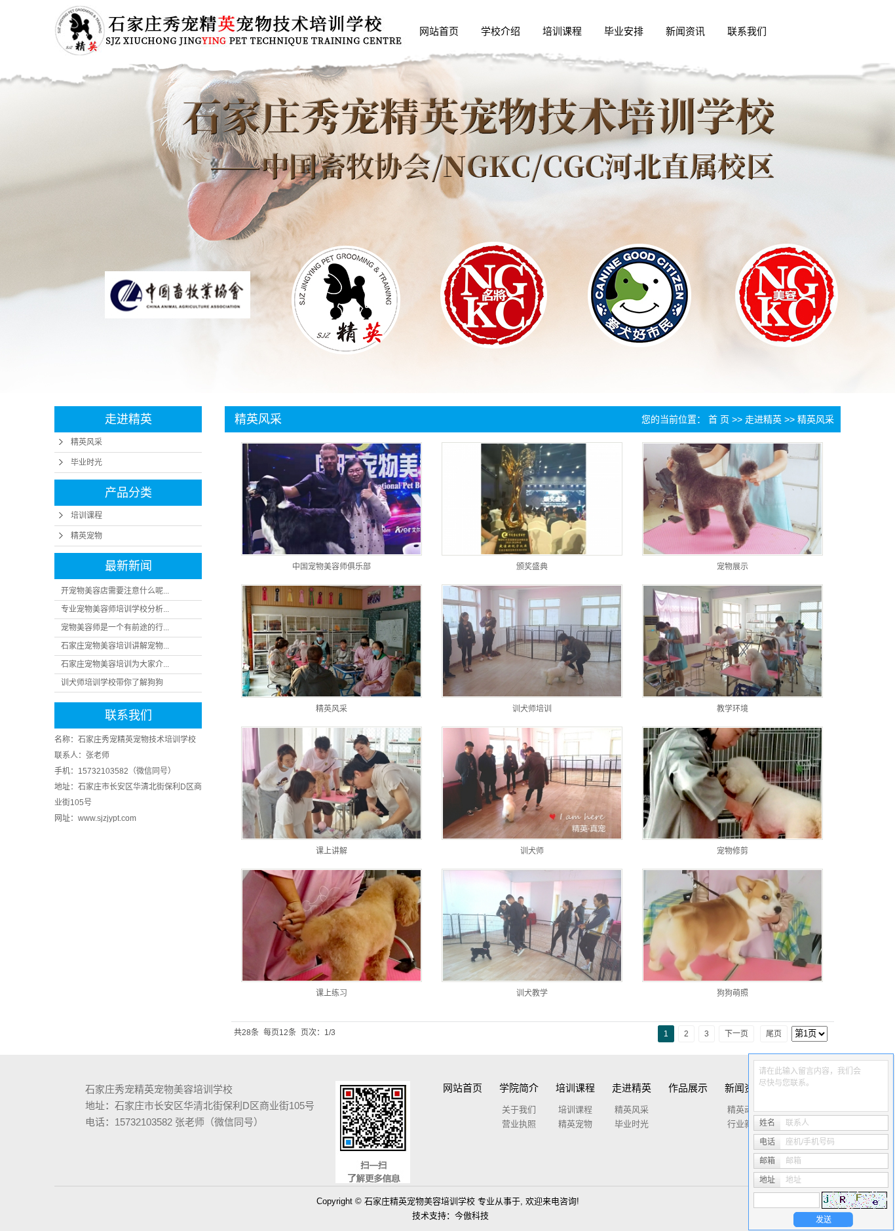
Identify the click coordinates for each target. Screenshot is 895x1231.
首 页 (718, 419)
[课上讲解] (331, 783)
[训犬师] (532, 783)
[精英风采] (331, 641)
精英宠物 (86, 535)
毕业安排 (623, 31)
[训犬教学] (532, 925)
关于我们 (519, 1109)
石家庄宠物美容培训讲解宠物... (115, 646)
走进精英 (763, 419)
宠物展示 (732, 566)
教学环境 (732, 708)
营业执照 (519, 1124)
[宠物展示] (732, 499)
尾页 (774, 1033)
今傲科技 (472, 1216)
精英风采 (86, 442)
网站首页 (439, 31)
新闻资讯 (685, 31)
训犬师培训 (532, 708)
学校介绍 (500, 31)
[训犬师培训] (532, 641)
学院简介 (519, 1087)
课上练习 (331, 993)
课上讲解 (331, 851)
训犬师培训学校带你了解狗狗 (112, 682)
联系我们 (747, 31)
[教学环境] (732, 641)
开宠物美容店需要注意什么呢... (115, 591)
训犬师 (532, 851)
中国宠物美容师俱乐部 (331, 566)
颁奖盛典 (532, 566)
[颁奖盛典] (532, 499)
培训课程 (562, 31)
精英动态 (744, 1109)
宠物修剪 (732, 851)
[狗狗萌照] (732, 925)
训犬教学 (532, 993)
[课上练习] (331, 925)
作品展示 (688, 1087)
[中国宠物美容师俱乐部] (331, 499)
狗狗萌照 (732, 993)
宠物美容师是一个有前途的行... (115, 627)
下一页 (736, 1033)
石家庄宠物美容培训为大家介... (115, 664)
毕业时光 (86, 462)
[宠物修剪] (732, 783)
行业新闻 (744, 1124)
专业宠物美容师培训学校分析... (115, 609)
